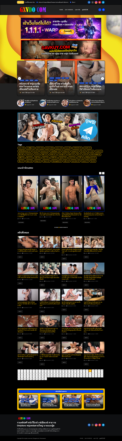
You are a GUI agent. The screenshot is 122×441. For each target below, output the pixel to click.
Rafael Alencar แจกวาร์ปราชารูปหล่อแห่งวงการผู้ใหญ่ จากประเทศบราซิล (72, 214)
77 (75, 376)
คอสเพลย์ (75, 151)
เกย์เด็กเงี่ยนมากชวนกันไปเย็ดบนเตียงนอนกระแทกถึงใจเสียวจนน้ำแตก (50, 303)
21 (81, 370)
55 (96, 373)
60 (24, 376)
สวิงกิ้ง (54, 158)
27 (99, 370)
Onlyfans (49, 148)
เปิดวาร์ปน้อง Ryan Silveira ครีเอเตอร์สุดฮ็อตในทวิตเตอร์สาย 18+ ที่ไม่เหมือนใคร (28, 214)
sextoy (68, 148)
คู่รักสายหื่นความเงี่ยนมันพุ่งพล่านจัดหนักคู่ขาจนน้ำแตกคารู (28, 355)
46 (69, 373)
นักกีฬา (44, 154)
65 (39, 376)
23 (87, 370)
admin (20, 218)
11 (51, 370)
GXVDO (40, 148)
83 (93, 376)
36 (39, 373)
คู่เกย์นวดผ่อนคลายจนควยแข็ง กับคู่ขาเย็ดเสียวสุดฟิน (71, 303)
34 (33, 373)
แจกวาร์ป (77, 10)
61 (27, 376)
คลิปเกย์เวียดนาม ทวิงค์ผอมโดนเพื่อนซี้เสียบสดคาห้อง (76, 101)
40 (51, 373)
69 (51, 376)
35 (36, 373)
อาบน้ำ (80, 158)
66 (42, 376)
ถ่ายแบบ (29, 154)
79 (81, 376)
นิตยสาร (71, 154)
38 (45, 373)
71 (57, 376)
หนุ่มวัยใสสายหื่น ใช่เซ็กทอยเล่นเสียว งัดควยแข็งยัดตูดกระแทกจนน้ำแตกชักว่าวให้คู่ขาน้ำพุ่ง (94, 356)
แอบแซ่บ (85, 161)
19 (75, 370)
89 (24, 378)
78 (78, 376)
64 (36, 376)
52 (87, 373)
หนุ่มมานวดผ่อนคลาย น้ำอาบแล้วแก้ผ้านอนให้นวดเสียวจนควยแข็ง (28, 276)
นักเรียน (53, 154)
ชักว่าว (90, 151)
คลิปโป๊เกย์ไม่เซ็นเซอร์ (24, 151)
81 (87, 376)
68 (48, 376)
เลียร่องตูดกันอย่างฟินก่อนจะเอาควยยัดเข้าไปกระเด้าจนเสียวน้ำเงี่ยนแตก (27, 330)
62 (30, 376)
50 (81, 373)
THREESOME (77, 148)
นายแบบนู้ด (62, 154)
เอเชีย (66, 161)
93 (36, 378)
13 (57, 370)
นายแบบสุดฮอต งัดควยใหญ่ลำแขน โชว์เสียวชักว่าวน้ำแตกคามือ (27, 303)
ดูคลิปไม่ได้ (85, 10)
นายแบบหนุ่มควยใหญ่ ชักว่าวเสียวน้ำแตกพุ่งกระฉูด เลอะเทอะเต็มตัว (49, 277)
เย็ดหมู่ (38, 161)
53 (90, 373)
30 (21, 373)
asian (21, 148)
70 (54, 376)
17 (69, 370)
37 (42, 373)
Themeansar (43, 438)
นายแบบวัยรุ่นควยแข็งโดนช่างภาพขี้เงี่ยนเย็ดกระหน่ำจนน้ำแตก (28, 250)
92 (33, 378)
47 (72, 373)
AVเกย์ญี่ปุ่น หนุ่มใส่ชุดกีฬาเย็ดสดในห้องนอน (28, 405)
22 (84, 370)
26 (96, 370)
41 (54, 373)
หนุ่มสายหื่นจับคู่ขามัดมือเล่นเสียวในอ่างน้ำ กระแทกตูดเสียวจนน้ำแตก (72, 251)
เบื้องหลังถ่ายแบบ (91, 158)
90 (27, 378)
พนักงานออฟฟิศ (95, 154)
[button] (102, 78)
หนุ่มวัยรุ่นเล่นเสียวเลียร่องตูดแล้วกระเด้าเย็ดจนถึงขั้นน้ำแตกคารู (93, 330)
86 (102, 376)
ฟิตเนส (29, 158)
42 (57, 373)
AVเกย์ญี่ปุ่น (30, 148)
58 (18, 376)
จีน (83, 151)
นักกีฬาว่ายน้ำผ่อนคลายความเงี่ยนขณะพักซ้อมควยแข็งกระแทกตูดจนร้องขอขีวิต (49, 330)
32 (27, 373)
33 (30, 373)
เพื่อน (21, 161)
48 (75, 373)
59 (21, 376)
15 (63, 370)
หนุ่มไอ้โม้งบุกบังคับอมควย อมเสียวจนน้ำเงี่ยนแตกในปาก (93, 303)
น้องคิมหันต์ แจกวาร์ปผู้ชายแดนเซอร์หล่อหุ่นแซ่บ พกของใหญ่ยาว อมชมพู (50, 214)
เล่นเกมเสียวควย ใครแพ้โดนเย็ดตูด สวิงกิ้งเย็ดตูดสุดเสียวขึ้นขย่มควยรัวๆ (71, 330)
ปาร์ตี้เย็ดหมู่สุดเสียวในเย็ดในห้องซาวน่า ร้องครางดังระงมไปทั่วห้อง (50, 356)
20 (78, 370)
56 (99, 373)
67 (45, 376)
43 (60, 373)
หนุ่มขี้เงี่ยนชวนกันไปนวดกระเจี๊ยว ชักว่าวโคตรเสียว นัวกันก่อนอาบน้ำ (72, 277)
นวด (37, 154)
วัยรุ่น (46, 158)
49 (78, 373)
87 (18, 378)
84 (96, 376)
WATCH (20, 257)
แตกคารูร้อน (75, 161)
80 (84, 376)
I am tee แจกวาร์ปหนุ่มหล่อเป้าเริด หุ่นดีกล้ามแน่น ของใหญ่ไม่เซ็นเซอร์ (93, 214)
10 (48, 370)
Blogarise (35, 438)
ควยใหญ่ (66, 151)
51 (84, 373)
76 (72, 376)
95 (42, 378)
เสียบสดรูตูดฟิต (56, 161)
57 (102, 373)
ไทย (93, 161)
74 (66, 376)
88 (21, 378)
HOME (61, 10)
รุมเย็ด (37, 158)
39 (48, 373)
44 (63, 373)
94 (39, 378)
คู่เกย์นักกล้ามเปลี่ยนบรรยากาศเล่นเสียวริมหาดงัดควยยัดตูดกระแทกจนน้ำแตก (93, 277)
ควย (35, 151)
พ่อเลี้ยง (21, 158)
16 (66, 370)
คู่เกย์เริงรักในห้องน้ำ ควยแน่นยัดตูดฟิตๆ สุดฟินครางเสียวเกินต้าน (50, 250)
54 (93, 373)
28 (102, 370)
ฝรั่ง (86, 154)
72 (60, 376)
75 (69, 376)
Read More (21, 222)
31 (24, 373)
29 (18, 373)
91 (30, 378)
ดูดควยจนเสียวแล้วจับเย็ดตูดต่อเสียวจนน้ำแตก (71, 355)
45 (66, 373)
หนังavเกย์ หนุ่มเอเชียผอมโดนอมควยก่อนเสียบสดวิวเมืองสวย (97, 101)
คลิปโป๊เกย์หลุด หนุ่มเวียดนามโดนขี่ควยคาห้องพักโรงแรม (53, 101)
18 (72, 370)
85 (99, 376)
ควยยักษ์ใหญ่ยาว (55, 151)
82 (90, 376)
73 (63, 376)
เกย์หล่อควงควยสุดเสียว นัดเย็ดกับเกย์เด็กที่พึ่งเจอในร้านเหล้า (93, 250)
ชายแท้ (99, 151)
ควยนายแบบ (44, 151)
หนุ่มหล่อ (63, 158)
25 (93, 370)
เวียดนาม (46, 161)
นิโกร (79, 154)
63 (33, 376)
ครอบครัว (87, 148)
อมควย (72, 158)
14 (60, 370)
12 (54, 370)
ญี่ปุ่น (21, 154)
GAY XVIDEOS (69, 10)
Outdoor (59, 148)
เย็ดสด (29, 161)
